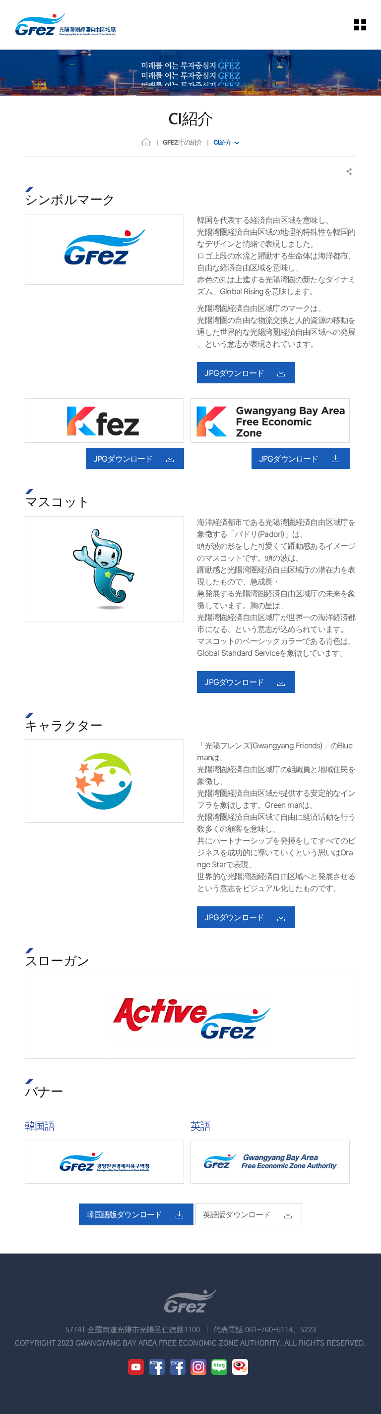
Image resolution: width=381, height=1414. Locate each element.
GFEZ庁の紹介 (182, 142)
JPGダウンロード (234, 373)
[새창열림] (136, 1367)
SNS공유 (349, 171)
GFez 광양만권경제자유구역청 (65, 24)
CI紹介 (222, 142)
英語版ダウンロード (237, 1214)
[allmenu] (360, 24)
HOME (146, 141)
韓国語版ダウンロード (124, 1214)
